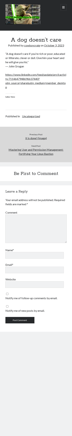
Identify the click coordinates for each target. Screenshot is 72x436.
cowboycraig (32, 45)
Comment (11, 212)
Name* (9, 250)
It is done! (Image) (36, 138)
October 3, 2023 (54, 45)
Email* (9, 264)
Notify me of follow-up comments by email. (31, 298)
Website (10, 279)
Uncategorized (31, 116)
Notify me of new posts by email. (25, 310)
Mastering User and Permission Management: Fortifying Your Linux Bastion (36, 151)
